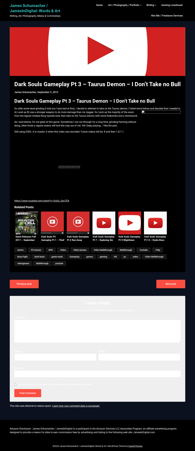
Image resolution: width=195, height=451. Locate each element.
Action (20, 250)
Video (63, 250)
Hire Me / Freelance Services (167, 15)
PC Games (36, 250)
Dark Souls (39, 256)
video (135, 256)
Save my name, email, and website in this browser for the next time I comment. (55, 384)
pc (125, 256)
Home (99, 5)
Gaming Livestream (172, 5)
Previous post (24, 283)
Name (19, 351)
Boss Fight (22, 256)
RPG (51, 250)
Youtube (144, 250)
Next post (171, 283)
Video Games (79, 250)
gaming (103, 256)
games (89, 256)
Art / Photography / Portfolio (123, 5)
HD (115, 256)
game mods (57, 256)
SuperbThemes (135, 446)
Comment (20, 317)
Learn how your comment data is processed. (76, 405)
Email (102, 351)
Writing (150, 5)
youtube (59, 263)
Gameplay (75, 256)
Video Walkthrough (103, 250)
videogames (23, 263)
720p (157, 250)
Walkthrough (126, 250)
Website (18, 368)
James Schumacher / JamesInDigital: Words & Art (35, 8)
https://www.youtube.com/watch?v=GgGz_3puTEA (41, 200)
